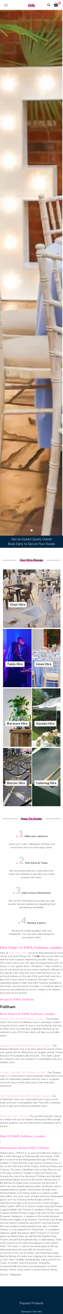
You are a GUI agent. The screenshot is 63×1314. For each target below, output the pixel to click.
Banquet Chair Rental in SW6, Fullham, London (25, 1045)
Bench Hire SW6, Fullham (13, 1116)
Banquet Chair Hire (31, 1311)
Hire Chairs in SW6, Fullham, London (31, 947)
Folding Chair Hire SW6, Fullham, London (22, 1018)
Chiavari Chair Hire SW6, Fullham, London (22, 1072)
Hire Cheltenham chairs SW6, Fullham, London (25, 1096)
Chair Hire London (18, 952)
